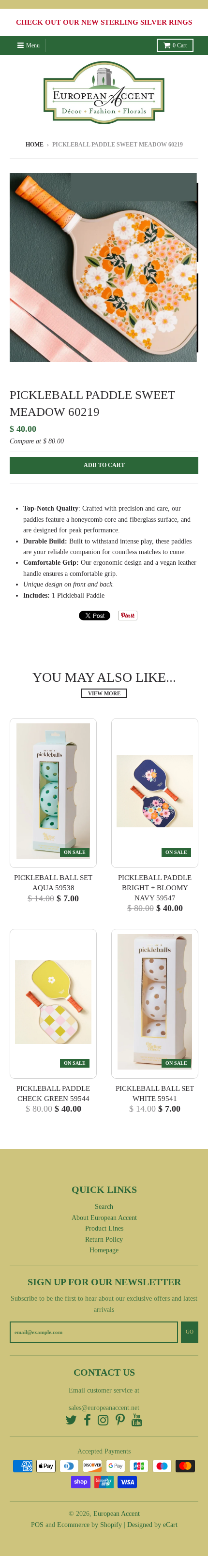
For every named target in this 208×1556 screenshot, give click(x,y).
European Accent (116, 1513)
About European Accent (104, 1217)
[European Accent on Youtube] (137, 1421)
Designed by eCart (152, 1524)
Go (189, 1332)
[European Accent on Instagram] (103, 1421)
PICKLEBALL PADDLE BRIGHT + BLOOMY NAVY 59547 (155, 888)
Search (104, 1206)
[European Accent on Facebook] (87, 1421)
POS (37, 1524)
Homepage (104, 1250)
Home (35, 144)
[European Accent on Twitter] (71, 1421)
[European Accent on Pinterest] (120, 1421)
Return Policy (104, 1239)
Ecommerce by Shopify (89, 1524)
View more (104, 693)
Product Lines (104, 1228)
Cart (180, 45)
